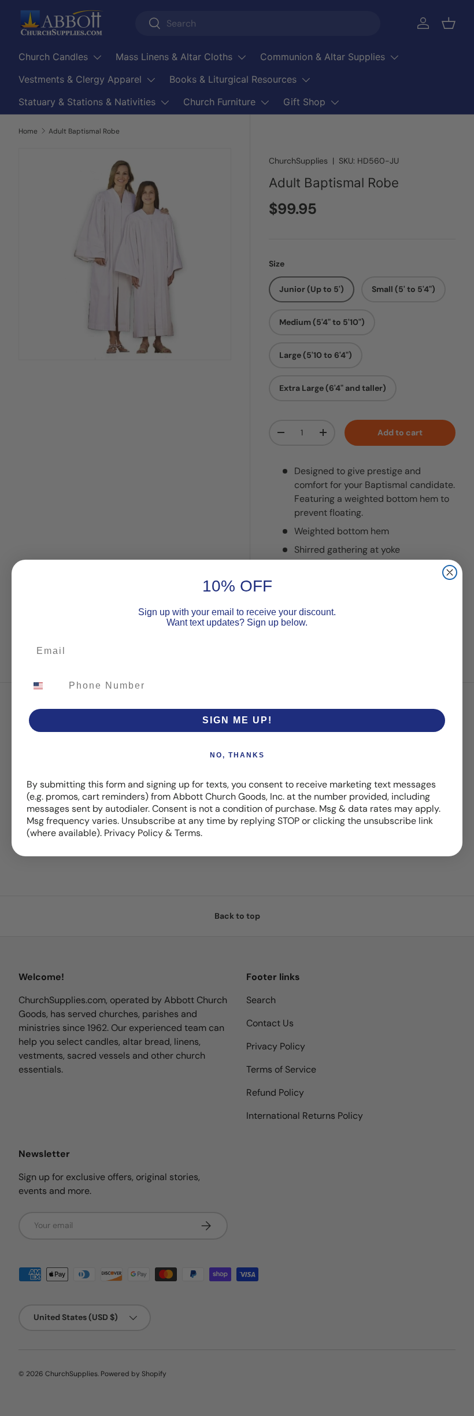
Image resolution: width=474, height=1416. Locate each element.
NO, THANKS (237, 755)
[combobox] (45, 686)
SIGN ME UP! (237, 720)
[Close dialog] (450, 572)
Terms (188, 833)
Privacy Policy (133, 833)
